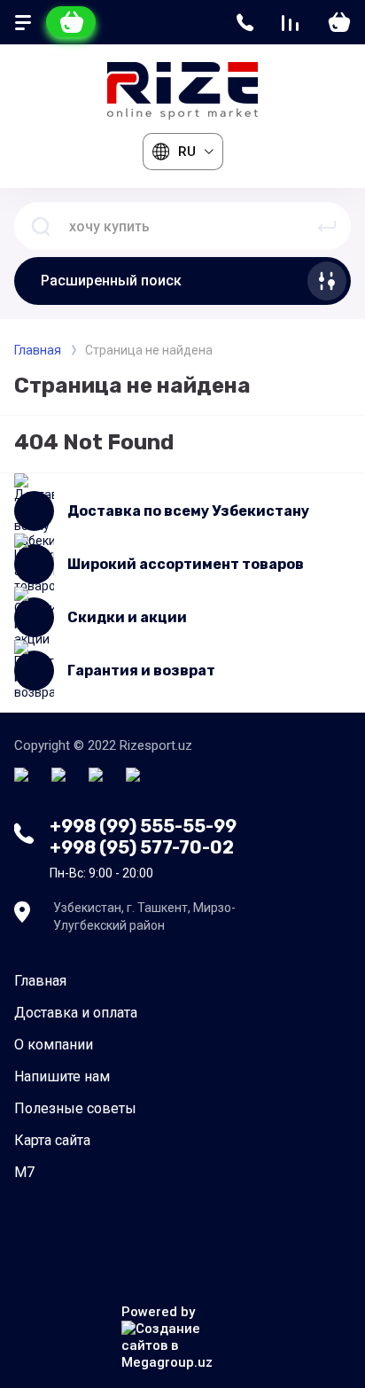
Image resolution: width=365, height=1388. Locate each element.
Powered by (158, 1312)
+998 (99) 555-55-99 (143, 826)
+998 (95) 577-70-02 (142, 847)
